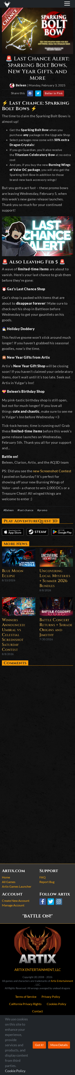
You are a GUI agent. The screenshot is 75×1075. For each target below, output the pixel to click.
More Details (59, 1045)
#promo (42, 510)
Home (6, 877)
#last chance (25, 510)
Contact (37, 1011)
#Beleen (8, 510)
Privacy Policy (51, 996)
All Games (8, 882)
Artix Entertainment (62, 980)
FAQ (42, 877)
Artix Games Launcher (16, 886)
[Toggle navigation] (8, 4)
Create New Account (15, 900)
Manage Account (13, 905)
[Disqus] (37, 715)
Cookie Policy (15, 1071)
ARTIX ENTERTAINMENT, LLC (37, 970)
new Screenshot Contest (52, 471)
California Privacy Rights (25, 1004)
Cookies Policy (56, 1004)
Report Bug (46, 882)
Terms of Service (25, 996)
